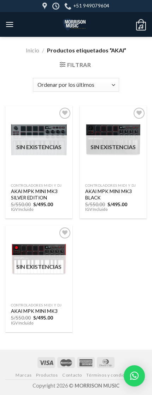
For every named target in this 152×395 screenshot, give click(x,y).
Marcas (24, 375)
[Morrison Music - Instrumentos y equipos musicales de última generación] (74, 24)
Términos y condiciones (111, 375)
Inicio (32, 50)
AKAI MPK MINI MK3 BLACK (108, 194)
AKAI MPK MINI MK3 (34, 311)
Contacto (72, 375)
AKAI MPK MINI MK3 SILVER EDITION (34, 194)
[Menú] (9, 24)
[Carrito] (141, 24)
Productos (47, 375)
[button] (134, 375)
